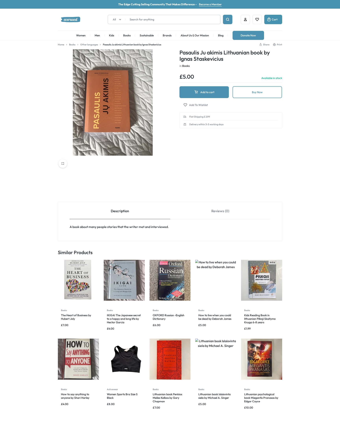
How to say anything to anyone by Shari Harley (75, 396)
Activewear (112, 389)
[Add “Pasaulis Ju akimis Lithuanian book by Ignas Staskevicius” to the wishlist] (195, 105)
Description (120, 211)
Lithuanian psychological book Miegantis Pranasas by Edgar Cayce (261, 397)
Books (127, 35)
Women (81, 35)
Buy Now (257, 92)
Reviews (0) (220, 211)
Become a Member (210, 4)
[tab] (120, 210)
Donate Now (248, 35)
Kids (111, 35)
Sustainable (147, 35)
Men (97, 35)
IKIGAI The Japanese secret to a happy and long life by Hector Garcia (124, 318)
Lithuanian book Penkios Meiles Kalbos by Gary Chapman (167, 397)
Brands (167, 35)
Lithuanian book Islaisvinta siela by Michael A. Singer (214, 396)
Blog (221, 35)
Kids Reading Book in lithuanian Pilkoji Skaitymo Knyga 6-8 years (260, 318)
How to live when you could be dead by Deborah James (214, 317)
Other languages (89, 44)
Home (61, 44)
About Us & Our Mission (195, 35)
